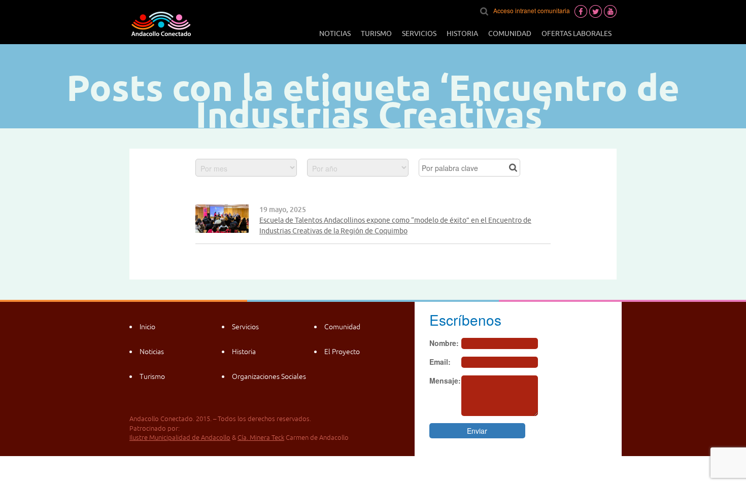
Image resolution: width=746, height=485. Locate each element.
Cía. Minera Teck (261, 437)
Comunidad (509, 33)
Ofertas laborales (576, 33)
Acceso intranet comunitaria (531, 10)
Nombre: (444, 343)
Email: (440, 362)
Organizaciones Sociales (269, 376)
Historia (462, 33)
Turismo (376, 33)
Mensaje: (445, 380)
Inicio (147, 327)
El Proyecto (342, 352)
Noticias (335, 33)
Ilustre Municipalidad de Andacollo (179, 437)
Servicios (419, 33)
